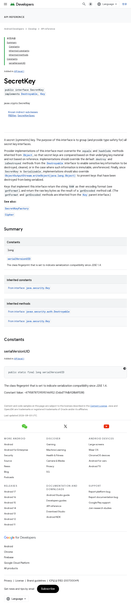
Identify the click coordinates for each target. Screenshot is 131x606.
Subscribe (48, 589)
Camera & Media (55, 460)
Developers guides (56, 500)
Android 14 (10, 508)
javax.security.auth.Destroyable (48, 311)
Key (42, 94)
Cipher (9, 214)
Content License (98, 405)
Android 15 (10, 502)
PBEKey (12, 115)
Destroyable (29, 94)
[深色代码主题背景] (125, 368)
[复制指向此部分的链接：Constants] (27, 340)
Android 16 (10, 497)
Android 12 (10, 519)
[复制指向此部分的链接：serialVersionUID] (33, 352)
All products (11, 568)
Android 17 (10, 491)
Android (8, 444)
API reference (14, 16)
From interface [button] (29, 288)
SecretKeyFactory (17, 208)
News (7, 466)
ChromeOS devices (99, 455)
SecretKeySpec (26, 115)
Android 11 (10, 524)
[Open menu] (5, 4)
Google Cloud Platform (17, 562)
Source (8, 460)
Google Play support (99, 502)
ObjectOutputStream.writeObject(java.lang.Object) (40, 175)
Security (8, 455)
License (19, 580)
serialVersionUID (19, 258)
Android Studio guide (58, 495)
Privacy (50, 466)
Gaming (50, 444)
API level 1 (19, 71)
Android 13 (10, 513)
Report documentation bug (103, 497)
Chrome (8, 551)
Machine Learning (56, 449)
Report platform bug (99, 491)
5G (48, 471)
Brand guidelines (36, 580)
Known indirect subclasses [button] (23, 114)
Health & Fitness (54, 455)
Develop (32, 28)
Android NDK (53, 516)
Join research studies (100, 508)
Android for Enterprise (16, 449)
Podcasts (9, 477)
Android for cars (97, 460)
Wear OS (93, 449)
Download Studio (55, 511)
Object (27, 155)
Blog (6, 471)
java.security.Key (38, 288)
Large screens (96, 444)
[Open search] (84, 4)
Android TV (95, 466)
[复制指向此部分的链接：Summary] (26, 229)
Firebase (8, 557)
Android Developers (14, 28)
